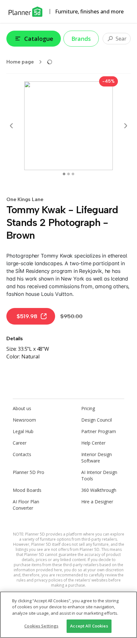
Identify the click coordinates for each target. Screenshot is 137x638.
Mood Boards (27, 490)
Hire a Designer (97, 502)
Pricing (88, 408)
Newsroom (24, 420)
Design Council (96, 420)
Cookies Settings (41, 626)
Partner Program (98, 431)
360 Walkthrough (98, 490)
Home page (20, 62)
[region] (68, 614)
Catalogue (38, 38)
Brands (81, 38)
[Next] (125, 126)
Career (19, 443)
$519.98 (27, 316)
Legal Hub (23, 431)
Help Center (93, 443)
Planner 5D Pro (28, 472)
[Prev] (11, 126)
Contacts (22, 454)
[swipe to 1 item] (68, 174)
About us (22, 408)
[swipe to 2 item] (73, 174)
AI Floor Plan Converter (26, 505)
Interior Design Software (96, 457)
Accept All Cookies (89, 626)
